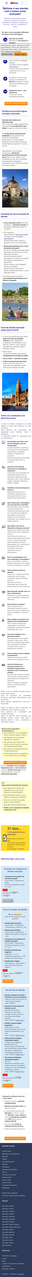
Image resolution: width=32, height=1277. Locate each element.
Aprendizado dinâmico (10, 1169)
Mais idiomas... (7, 1245)
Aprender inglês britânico (10, 1224)
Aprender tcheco (8, 1243)
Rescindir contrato (8, 1269)
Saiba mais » (20, 1020)
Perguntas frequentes (9, 1185)
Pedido (4, 1159)
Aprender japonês (8, 1232)
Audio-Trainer (6, 1182)
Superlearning (7, 1177)
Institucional (6, 1266)
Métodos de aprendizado (10, 1154)
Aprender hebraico (8, 1216)
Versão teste (6, 1151)
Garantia (5, 1156)
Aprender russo (7, 1237)
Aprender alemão (8, 1206)
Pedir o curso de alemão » (15, 1138)
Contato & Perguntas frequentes (13, 1263)
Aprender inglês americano (11, 1227)
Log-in (4, 1258)
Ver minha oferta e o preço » (16, 104)
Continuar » (8, 901)
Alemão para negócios (9, 1193)
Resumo (5, 1164)
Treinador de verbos (9, 1175)
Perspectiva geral (8, 1162)
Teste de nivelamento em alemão (13, 1195)
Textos (4, 1172)
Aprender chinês (7, 1209)
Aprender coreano (8, 1211)
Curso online (6, 1180)
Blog (3, 1261)
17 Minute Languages (9, 1256)
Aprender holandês (8, 1219)
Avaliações (5, 1188)
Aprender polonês (8, 1235)
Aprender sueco (7, 1240)
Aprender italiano (8, 1229)
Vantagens (5, 1167)
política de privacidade (13, 51)
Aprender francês (8, 1214)
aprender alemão (21, 234)
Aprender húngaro (8, 1222)
